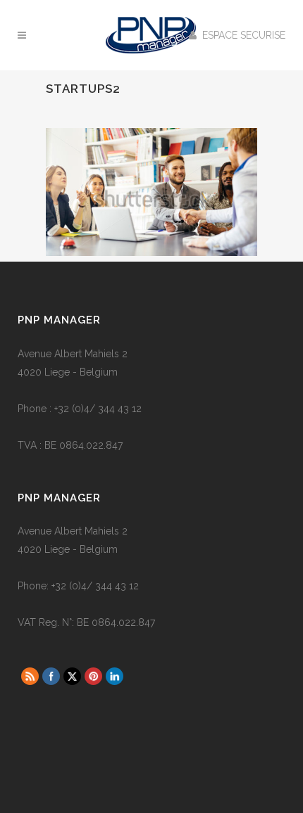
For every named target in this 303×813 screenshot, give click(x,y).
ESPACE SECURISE (241, 35)
